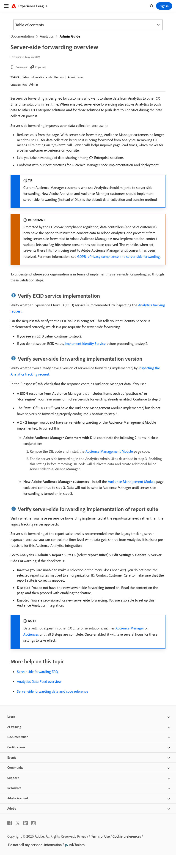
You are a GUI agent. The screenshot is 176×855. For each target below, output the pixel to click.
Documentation (22, 36)
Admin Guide (70, 36)
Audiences (31, 634)
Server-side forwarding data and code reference (52, 691)
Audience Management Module (109, 451)
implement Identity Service (85, 343)
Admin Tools (75, 77)
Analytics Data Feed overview (39, 681)
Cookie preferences (127, 836)
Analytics (47, 36)
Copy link (40, 67)
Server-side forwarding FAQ (37, 671)
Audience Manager (130, 628)
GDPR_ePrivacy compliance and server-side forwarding (118, 256)
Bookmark (21, 67)
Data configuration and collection (42, 77)
